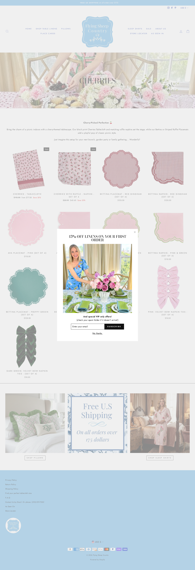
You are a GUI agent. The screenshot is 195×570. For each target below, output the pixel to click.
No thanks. (97, 333)
